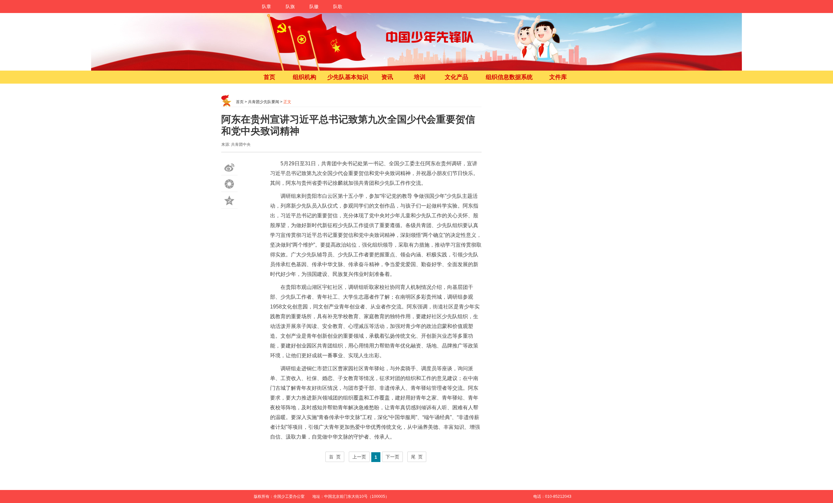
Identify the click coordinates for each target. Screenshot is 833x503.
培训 (420, 77)
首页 (269, 77)
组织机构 (304, 77)
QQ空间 (229, 200)
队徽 (314, 6)
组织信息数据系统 (509, 77)
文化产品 (456, 77)
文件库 (558, 77)
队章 (266, 6)
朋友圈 (229, 183)
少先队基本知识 (347, 77)
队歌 (337, 6)
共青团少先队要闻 (263, 102)
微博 (229, 167)
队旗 (290, 6)
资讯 (387, 77)
